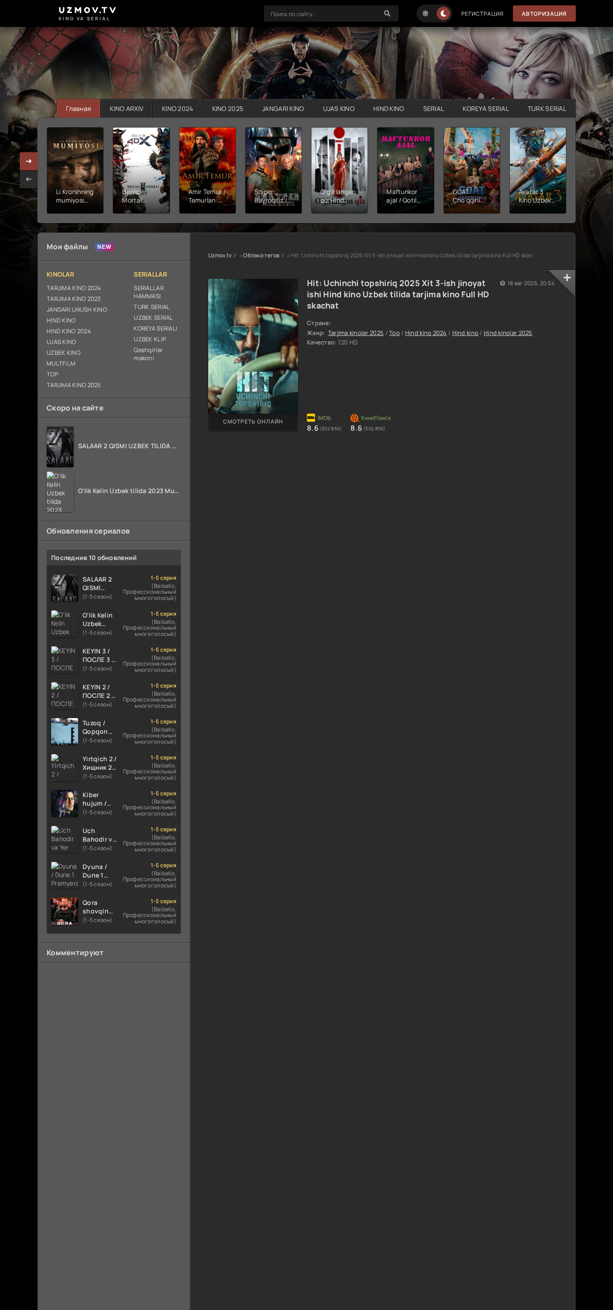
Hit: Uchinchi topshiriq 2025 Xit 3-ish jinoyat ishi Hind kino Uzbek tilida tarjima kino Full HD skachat (398, 294)
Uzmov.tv (220, 255)
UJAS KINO (339, 108)
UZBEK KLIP (150, 339)
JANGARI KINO (283, 108)
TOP (52, 374)
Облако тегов (261, 255)
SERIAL (433, 108)
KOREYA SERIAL (486, 108)
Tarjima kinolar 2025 (356, 333)
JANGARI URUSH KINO (77, 309)
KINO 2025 (228, 108)
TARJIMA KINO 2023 (74, 299)
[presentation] (29, 179)
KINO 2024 (177, 108)
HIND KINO (388, 108)
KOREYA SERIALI (155, 328)
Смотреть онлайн (253, 421)
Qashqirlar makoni (148, 354)
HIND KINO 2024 (69, 331)
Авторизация (544, 14)
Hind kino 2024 (426, 333)
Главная (78, 108)
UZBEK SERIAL (153, 317)
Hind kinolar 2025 (508, 333)
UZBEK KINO (63, 352)
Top (394, 333)
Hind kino (465, 333)
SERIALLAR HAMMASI (149, 292)
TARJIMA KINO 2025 (74, 385)
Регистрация (482, 14)
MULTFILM (61, 363)
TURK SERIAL (547, 108)
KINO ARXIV (126, 108)
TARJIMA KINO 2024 (74, 288)
